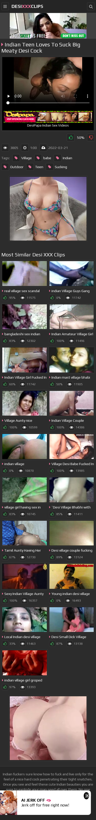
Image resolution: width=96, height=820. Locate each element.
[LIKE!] (70, 137)
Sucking (61, 167)
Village (26, 158)
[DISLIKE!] (91, 137)
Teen (39, 167)
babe (47, 158)
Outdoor (17, 167)
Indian (67, 158)
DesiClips (27, 6)
